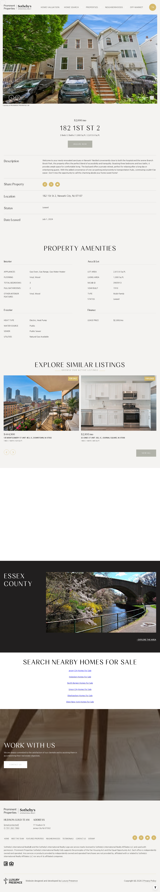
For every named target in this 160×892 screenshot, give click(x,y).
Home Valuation (50, 7)
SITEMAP (91, 838)
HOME (6, 838)
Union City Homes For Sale (80, 689)
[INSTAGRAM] (141, 837)
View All (146, 453)
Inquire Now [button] (80, 144)
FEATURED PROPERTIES (35, 838)
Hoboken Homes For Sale (80, 677)
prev (11, 97)
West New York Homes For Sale (80, 702)
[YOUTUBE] (147, 837)
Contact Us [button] (15, 764)
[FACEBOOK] (134, 837)
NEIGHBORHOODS (53, 838)
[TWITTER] (153, 837)
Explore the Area (147, 640)
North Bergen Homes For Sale (80, 683)
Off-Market (136, 7)
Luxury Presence (69, 881)
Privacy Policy (149, 881)
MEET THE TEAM (17, 838)
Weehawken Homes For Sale (80, 696)
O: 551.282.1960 (11, 828)
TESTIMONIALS (68, 838)
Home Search (71, 7)
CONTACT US (81, 838)
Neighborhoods (114, 7)
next (17, 97)
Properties (92, 7)
